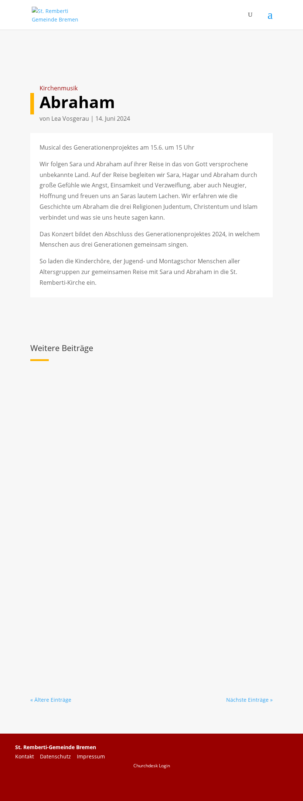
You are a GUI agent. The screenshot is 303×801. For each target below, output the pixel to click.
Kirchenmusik (59, 88)
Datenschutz (58, 756)
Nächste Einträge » (249, 699)
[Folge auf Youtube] (246, 779)
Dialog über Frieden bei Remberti (93, 509)
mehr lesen (51, 457)
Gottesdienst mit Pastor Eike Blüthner (100, 399)
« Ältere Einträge (50, 699)
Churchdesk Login (151, 765)
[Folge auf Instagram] (275, 779)
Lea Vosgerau (70, 118)
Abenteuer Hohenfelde (76, 610)
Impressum (91, 756)
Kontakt (27, 756)
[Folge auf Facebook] (217, 779)
